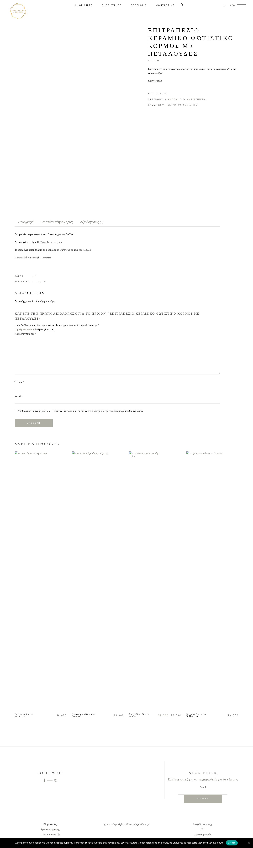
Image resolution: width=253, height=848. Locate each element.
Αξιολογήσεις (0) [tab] (91, 222)
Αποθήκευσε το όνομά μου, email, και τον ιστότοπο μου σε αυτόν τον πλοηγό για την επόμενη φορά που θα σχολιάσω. (80, 410)
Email (19, 396)
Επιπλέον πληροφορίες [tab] (56, 222)
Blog (203, 829)
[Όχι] (248, 843)
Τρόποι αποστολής (50, 834)
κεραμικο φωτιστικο (182, 105)
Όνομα (19, 382)
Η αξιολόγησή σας (25, 333)
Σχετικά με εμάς (202, 834)
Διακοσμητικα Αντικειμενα (185, 99)
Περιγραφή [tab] (26, 222)
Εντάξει (232, 842)
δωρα (161, 105)
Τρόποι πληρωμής (50, 829)
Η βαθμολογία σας (24, 329)
